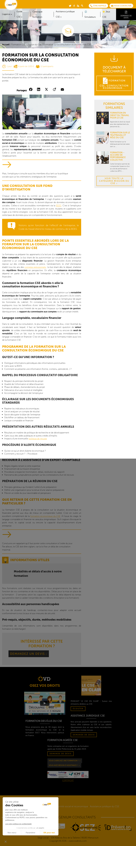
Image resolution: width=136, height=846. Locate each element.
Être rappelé (99, 6)
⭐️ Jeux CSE (106, 14)
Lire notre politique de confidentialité (18, 824)
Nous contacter (122, 6)
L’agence (6, 14)
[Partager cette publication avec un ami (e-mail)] (63, 89)
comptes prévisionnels (35, 267)
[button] (5, 841)
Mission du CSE (34, 44)
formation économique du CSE (45, 516)
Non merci (12, 833)
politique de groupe (38, 438)
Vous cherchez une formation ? (63, 761)
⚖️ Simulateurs (90, 14)
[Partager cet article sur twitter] (47, 89)
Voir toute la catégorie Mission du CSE (114, 181)
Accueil (6, 44)
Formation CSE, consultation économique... (114, 84)
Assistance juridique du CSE (104, 806)
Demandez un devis (27, 654)
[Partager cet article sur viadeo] (55, 89)
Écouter (78, 708)
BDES (58, 205)
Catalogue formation (37, 14)
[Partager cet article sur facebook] (31, 89)
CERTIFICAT (68, 780)
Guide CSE (19, 14)
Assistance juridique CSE (65, 14)
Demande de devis (126, 17)
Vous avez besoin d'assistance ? (63, 765)
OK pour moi (49, 833)
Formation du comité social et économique (64, 806)
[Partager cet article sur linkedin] (39, 89)
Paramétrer (30, 833)
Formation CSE (18, 44)
